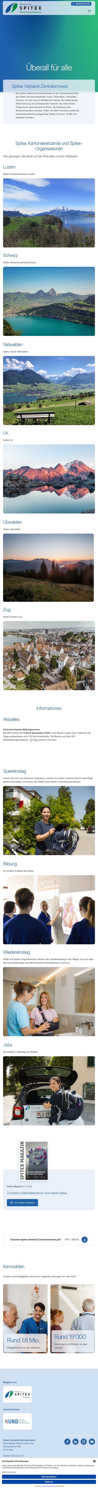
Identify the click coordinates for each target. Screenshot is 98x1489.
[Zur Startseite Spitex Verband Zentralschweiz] (23, 8)
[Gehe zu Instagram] (84, 1442)
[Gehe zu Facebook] (67, 1442)
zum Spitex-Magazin (24, 1202)
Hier (35, 740)
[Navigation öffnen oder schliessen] (89, 11)
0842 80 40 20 (83, 4)
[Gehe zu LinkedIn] (75, 1442)
